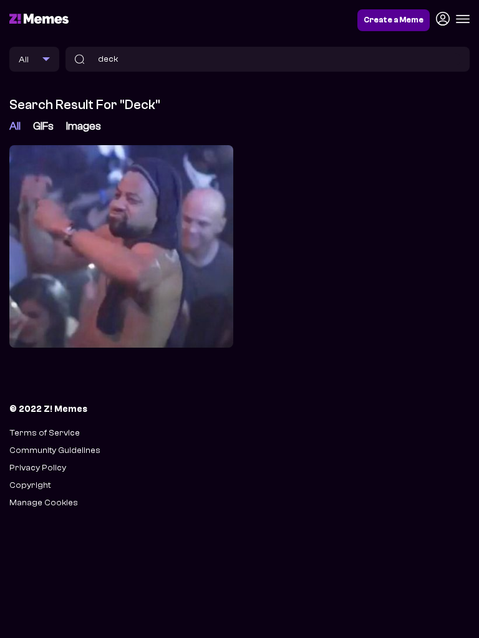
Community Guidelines (54, 450)
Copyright (30, 485)
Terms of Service (44, 432)
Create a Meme (393, 20)
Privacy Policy (37, 467)
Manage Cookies (43, 502)
